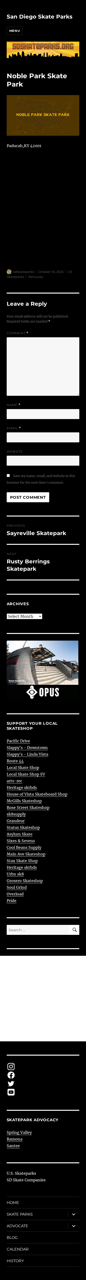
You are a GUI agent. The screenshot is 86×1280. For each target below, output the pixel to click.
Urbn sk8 (15, 874)
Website (15, 451)
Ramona (14, 1139)
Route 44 (15, 760)
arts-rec (14, 780)
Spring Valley (19, 1132)
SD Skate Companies (26, 1180)
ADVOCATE (17, 1226)
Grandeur (16, 820)
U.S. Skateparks (21, 1173)
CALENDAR (18, 1249)
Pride (11, 900)
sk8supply (16, 814)
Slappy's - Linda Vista (27, 754)
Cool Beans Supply (24, 847)
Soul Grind (17, 887)
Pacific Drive (18, 741)
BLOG (12, 1237)
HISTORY (15, 1261)
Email (14, 428)
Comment (17, 333)
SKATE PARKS (20, 1214)
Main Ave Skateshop (26, 854)
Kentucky (35, 277)
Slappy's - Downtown (27, 747)
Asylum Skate (19, 834)
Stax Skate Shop (22, 860)
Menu (14, 31)
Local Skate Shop (23, 767)
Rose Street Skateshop (28, 807)
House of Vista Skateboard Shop (37, 794)
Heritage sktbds (22, 787)
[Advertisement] (43, 998)
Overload (15, 894)
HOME (13, 1202)
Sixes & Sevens (21, 840)
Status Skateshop (23, 827)
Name (14, 405)
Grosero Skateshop (25, 880)
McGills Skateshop (24, 800)
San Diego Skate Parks (39, 16)
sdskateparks (23, 272)
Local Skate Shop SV (26, 774)
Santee (13, 1145)
